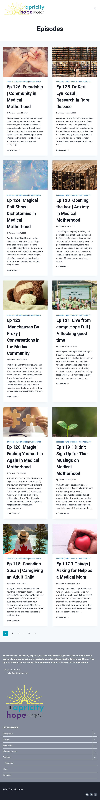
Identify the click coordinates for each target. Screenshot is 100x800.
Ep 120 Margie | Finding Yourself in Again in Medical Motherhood (25, 457)
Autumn (12, 113)
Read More (13, 150)
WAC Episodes (22, 82)
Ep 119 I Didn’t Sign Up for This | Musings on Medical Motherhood (73, 460)
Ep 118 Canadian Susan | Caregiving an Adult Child (25, 570)
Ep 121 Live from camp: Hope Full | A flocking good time (73, 330)
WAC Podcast (35, 82)
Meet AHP (7, 745)
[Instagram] (95, 794)
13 (28, 633)
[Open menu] (95, 8)
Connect (7, 775)
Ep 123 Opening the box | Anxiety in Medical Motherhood (72, 210)
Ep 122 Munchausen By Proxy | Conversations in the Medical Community (23, 337)
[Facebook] (87, 794)
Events (6, 739)
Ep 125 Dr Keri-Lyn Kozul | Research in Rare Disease (72, 97)
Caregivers (8, 733)
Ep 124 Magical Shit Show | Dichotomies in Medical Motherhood (22, 213)
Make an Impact (10, 751)
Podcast (7, 757)
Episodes (11, 82)
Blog (5, 769)
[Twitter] (91, 794)
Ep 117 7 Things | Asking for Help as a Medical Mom (74, 570)
